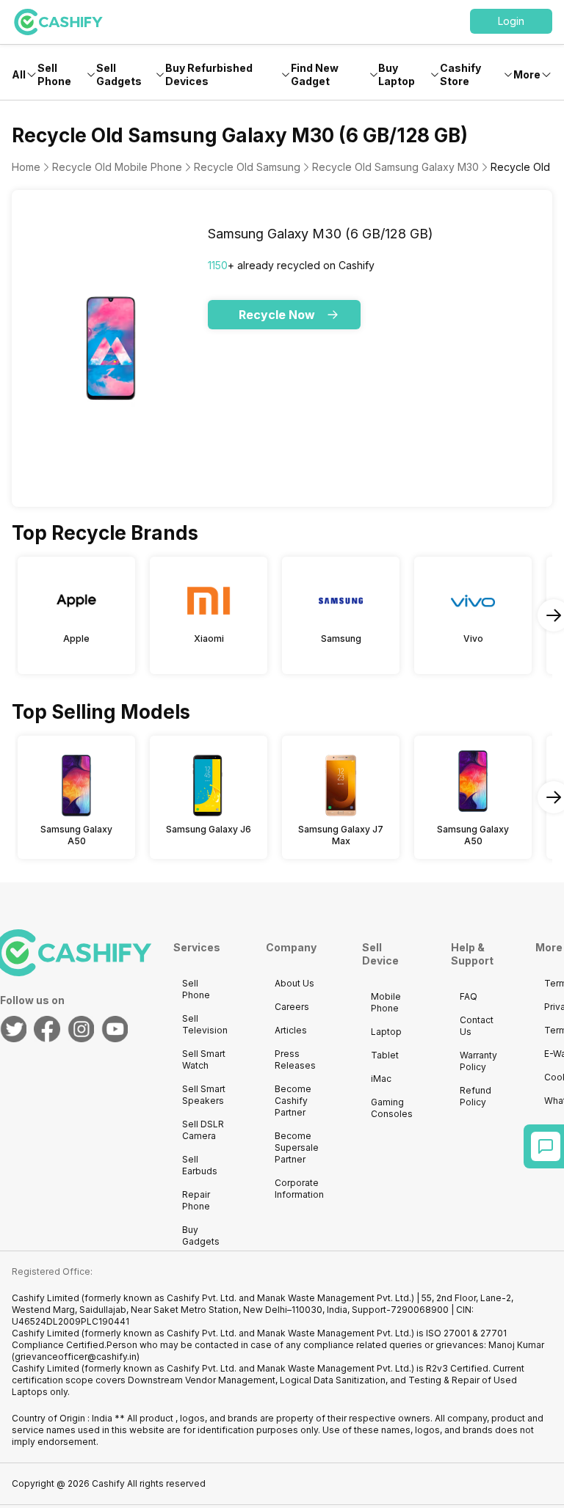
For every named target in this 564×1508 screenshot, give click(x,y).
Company (291, 947)
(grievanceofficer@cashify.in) (76, 1356)
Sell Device (380, 954)
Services (196, 947)
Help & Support (472, 954)
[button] (511, 21)
